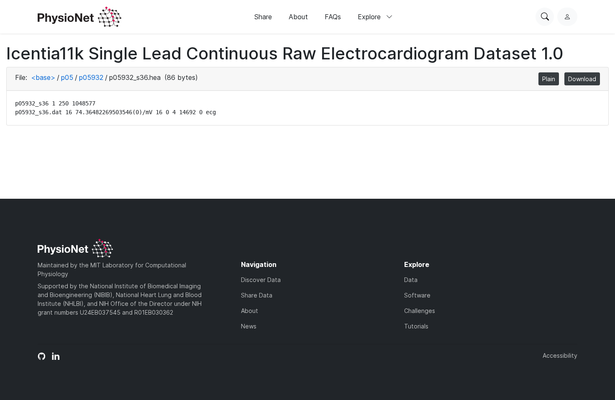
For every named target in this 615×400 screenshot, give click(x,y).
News (248, 326)
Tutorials (416, 326)
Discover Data (261, 279)
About (298, 17)
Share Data (256, 295)
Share (263, 17)
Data (411, 279)
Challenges (419, 310)
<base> (43, 77)
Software (417, 295)
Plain (548, 78)
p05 (67, 77)
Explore (370, 17)
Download (582, 78)
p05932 (91, 77)
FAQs (333, 17)
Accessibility (560, 355)
